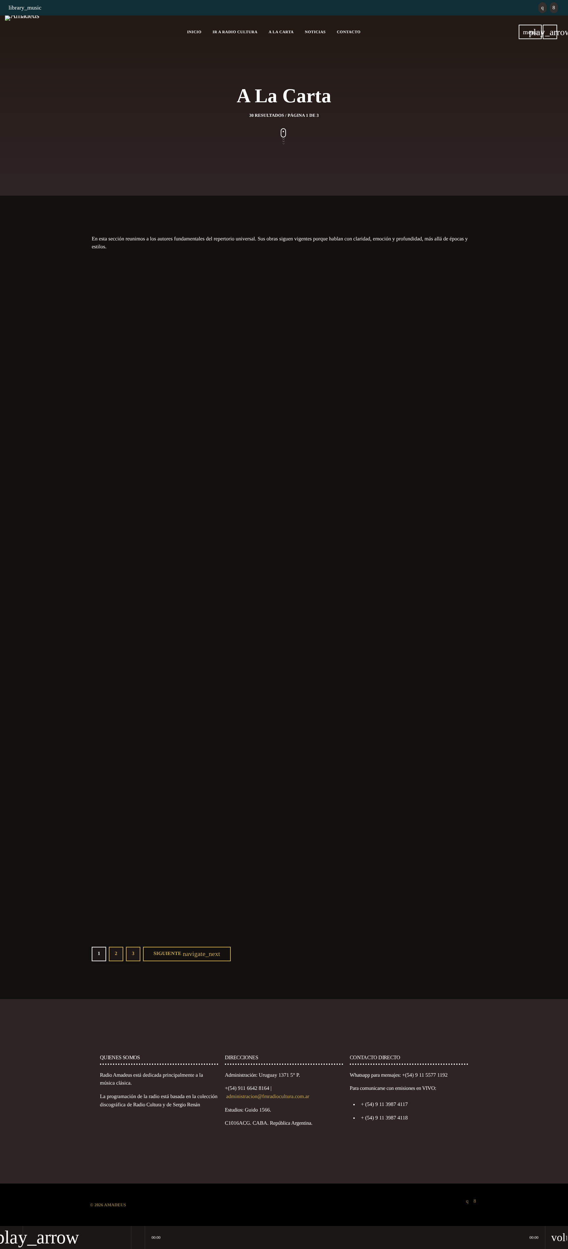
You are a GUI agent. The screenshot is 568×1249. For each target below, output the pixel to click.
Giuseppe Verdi (380, 910)
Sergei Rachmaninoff (124, 745)
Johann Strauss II (382, 745)
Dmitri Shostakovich (255, 581)
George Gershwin (119, 581)
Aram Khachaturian (385, 581)
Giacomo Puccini (251, 910)
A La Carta (112, 404)
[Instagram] (542, 7)
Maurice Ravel (116, 910)
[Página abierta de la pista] (138, 1237)
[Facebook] (554, 7)
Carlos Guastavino (252, 416)
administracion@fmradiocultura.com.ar (267, 1096)
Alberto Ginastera (119, 416)
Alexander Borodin (384, 416)
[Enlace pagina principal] (22, 31)
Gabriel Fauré (246, 745)
